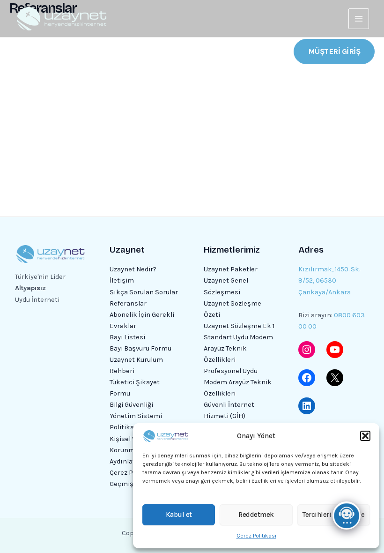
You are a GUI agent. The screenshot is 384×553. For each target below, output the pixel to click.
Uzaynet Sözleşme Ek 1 (239, 326)
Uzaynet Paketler (231, 269)
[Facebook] (306, 377)
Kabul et (179, 514)
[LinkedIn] (306, 405)
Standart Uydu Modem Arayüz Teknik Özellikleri (238, 348)
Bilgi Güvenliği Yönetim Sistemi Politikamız (136, 416)
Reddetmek (256, 514)
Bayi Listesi (127, 337)
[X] (334, 377)
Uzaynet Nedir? (133, 269)
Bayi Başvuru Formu (140, 348)
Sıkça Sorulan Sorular (144, 292)
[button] (365, 436)
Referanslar (128, 303)
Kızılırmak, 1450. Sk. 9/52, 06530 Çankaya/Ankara (329, 280)
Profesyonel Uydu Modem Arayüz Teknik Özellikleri (238, 382)
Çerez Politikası (256, 535)
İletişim (122, 280)
